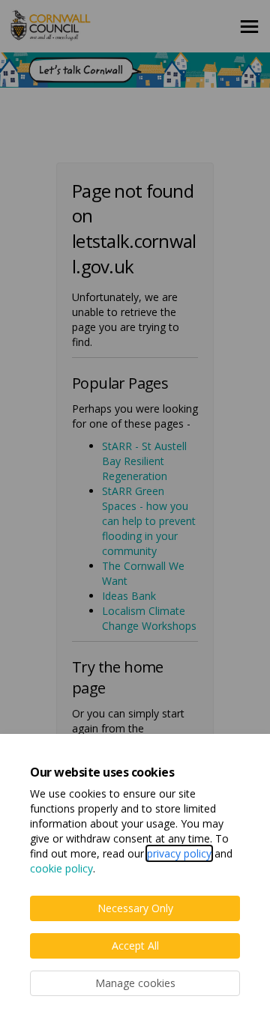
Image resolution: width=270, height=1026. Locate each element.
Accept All (135, 945)
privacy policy (179, 853)
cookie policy (61, 868)
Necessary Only (135, 908)
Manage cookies (135, 983)
